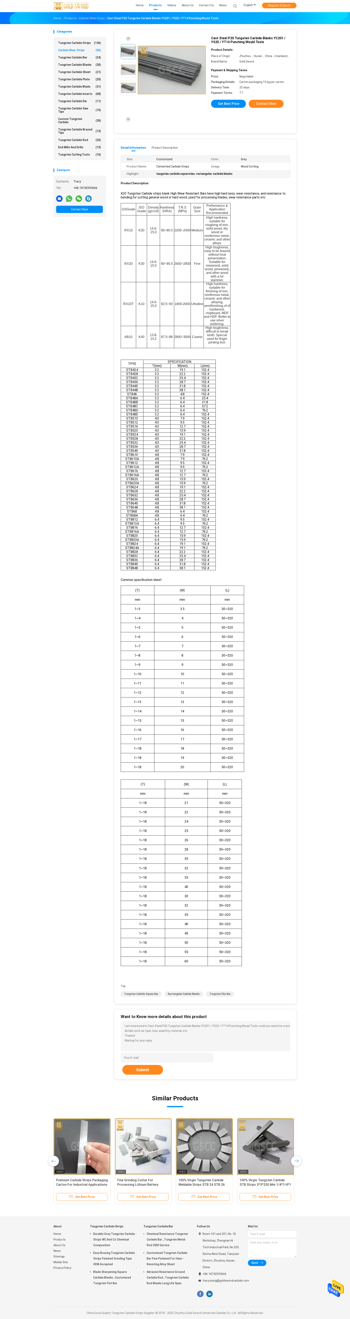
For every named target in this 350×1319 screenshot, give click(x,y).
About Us (59, 1245)
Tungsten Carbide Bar (79, 57)
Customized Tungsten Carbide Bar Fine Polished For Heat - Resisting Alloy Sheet (167, 1258)
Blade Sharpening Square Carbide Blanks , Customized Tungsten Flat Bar (112, 1277)
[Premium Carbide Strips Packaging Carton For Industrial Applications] (82, 1146)
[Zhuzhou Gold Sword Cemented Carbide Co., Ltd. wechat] (79, 198)
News (57, 1250)
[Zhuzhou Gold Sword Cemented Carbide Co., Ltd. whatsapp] (69, 198)
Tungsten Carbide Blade (79, 86)
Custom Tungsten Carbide (79, 120)
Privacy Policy (62, 1267)
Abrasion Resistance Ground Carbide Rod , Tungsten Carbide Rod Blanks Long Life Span (168, 1277)
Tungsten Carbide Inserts (79, 93)
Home (57, 1233)
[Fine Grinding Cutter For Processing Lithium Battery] (143, 1146)
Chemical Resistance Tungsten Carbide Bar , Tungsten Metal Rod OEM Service (167, 1239)
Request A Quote (279, 5)
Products (59, 1239)
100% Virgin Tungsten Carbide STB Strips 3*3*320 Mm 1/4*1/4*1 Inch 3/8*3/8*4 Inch (265, 1184)
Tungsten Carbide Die (79, 101)
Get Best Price (228, 104)
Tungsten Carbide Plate (79, 79)
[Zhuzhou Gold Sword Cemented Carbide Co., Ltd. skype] (88, 198)
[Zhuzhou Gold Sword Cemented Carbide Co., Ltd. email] (59, 198)
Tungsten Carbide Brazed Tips (79, 131)
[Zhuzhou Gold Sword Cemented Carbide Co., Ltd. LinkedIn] (209, 1294)
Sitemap (59, 1256)
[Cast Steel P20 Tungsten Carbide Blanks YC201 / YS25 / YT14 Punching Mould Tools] (172, 70)
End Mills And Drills (79, 147)
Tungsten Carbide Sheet (79, 72)
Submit (142, 1069)
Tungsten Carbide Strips (79, 42)
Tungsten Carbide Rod (79, 140)
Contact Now (79, 209)
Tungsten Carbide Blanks (79, 64)
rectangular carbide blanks (184, 994)
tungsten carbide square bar (141, 994)
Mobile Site (60, 1262)
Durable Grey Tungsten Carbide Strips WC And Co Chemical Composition (114, 1239)
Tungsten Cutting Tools (79, 154)
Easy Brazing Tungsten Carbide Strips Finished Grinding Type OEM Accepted (114, 1258)
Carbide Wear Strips (79, 50)
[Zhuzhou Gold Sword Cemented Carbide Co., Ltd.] (71, 6)
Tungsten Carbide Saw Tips (79, 110)
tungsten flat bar (219, 994)
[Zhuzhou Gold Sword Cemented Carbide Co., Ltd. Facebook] (200, 1294)
